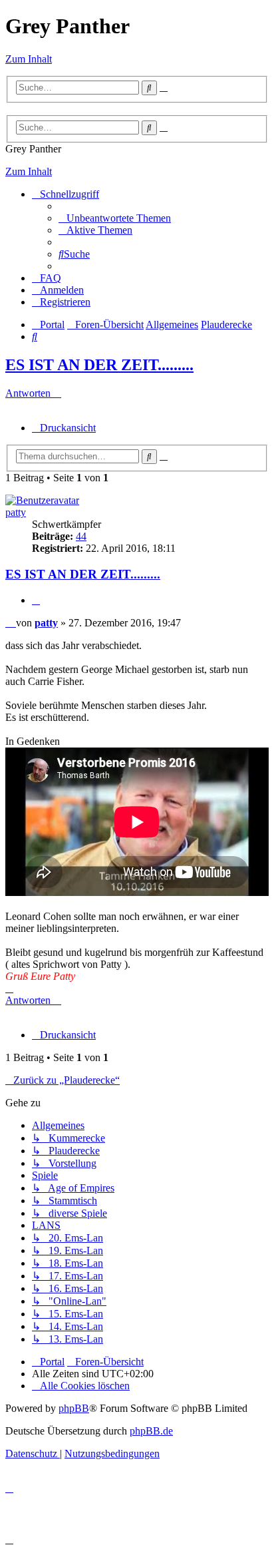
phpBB (74, 1408)
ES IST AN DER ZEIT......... (99, 364)
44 (81, 536)
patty (15, 512)
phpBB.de (151, 1431)
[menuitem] (115, 218)
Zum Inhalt (28, 59)
